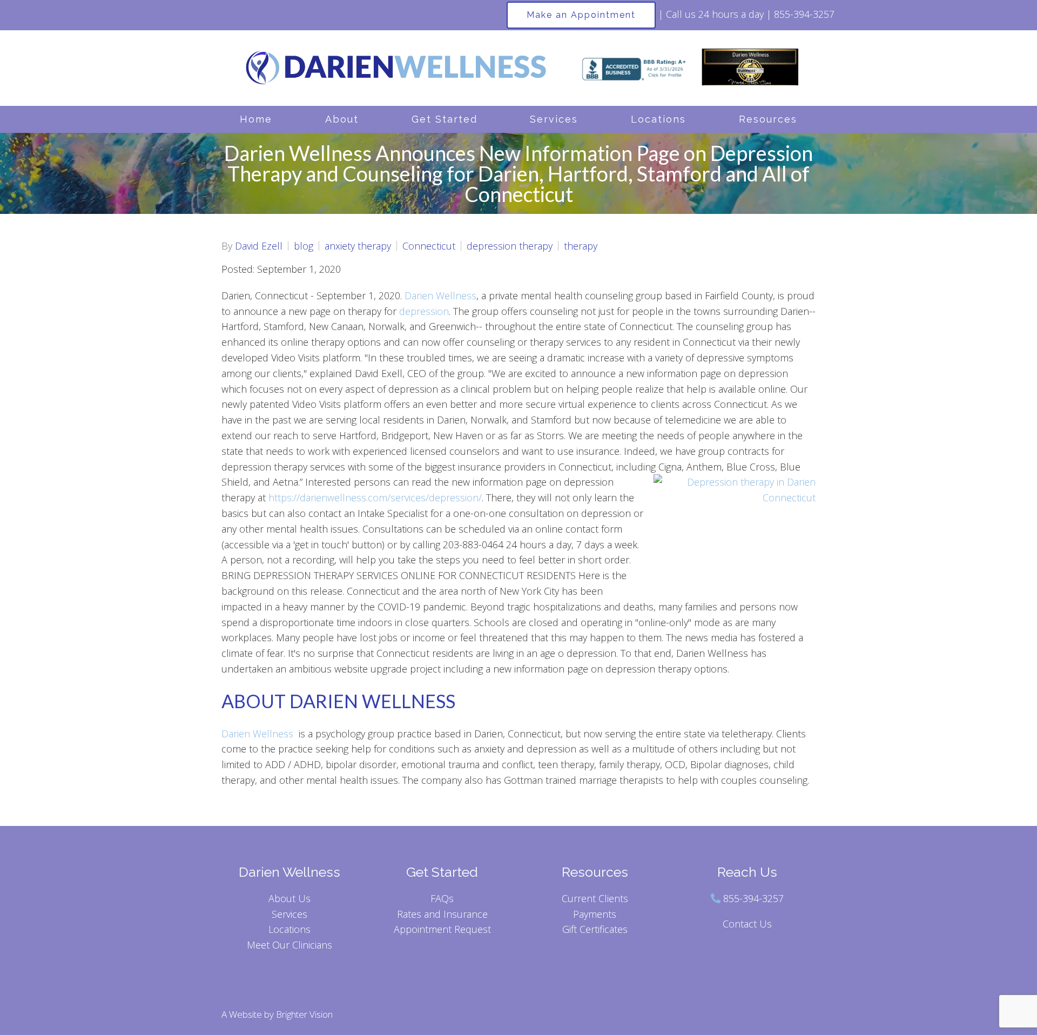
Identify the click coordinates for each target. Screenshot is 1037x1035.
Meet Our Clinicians (289, 944)
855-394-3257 (753, 898)
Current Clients (595, 898)
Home (256, 119)
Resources (768, 119)
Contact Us (747, 923)
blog (303, 246)
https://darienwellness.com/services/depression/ (375, 497)
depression (424, 311)
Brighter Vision (304, 1014)
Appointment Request (442, 929)
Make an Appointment (581, 15)
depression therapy (510, 246)
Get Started (444, 119)
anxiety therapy (358, 246)
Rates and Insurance (442, 914)
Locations (658, 119)
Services (554, 119)
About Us (289, 898)
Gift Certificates (595, 929)
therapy (580, 246)
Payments (594, 914)
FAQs (442, 898)
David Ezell (258, 246)
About (342, 119)
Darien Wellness (440, 295)
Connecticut (428, 246)
